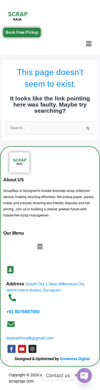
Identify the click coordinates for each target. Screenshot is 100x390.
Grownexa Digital (75, 359)
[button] (89, 44)
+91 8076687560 (23, 311)
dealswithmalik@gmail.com (30, 338)
